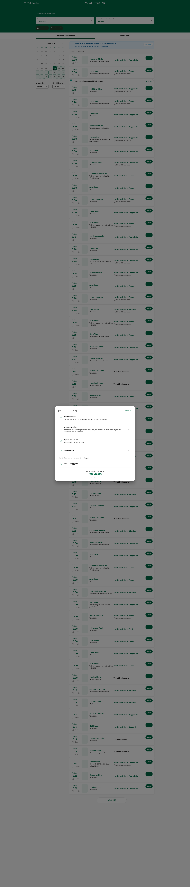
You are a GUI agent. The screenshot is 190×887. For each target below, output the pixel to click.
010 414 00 (95, 474)
